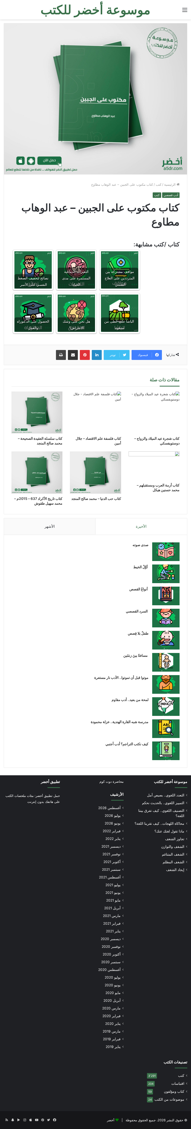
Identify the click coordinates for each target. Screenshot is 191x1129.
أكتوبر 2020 (112, 954)
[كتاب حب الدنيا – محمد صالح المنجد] (95, 472)
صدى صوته (140, 545)
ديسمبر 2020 (111, 939)
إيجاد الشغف (175, 870)
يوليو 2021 (113, 885)
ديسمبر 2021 (111, 846)
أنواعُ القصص (138, 589)
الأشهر (50, 526)
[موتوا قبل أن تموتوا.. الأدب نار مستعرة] (166, 684)
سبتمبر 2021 (111, 869)
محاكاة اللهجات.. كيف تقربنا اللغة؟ (159, 823)
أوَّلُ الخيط (140, 567)
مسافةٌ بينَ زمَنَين (135, 655)
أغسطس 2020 (109, 970)
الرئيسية (170, 184)
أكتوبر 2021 (112, 862)
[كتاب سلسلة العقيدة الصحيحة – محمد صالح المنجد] (36, 412)
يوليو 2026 (113, 816)
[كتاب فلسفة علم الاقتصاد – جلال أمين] (95, 412)
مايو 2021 (113, 900)
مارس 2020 (111, 1008)
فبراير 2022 (112, 831)
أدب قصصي (171, 195)
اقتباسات (177, 1084)
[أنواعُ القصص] (166, 596)
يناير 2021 (113, 931)
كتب (158, 184)
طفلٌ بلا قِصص (138, 633)
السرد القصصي (137, 611)
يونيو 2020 (113, 985)
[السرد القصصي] (166, 618)
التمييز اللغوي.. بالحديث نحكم (163, 803)
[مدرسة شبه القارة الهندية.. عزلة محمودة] (166, 728)
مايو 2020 (113, 993)
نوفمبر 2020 (111, 947)
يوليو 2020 (113, 977)
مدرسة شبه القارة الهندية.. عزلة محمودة (119, 722)
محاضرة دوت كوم (111, 781)
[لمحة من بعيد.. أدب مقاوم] (166, 706)
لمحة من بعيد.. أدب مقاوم (130, 699)
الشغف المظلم (173, 862)
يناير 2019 (113, 1047)
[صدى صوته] (166, 551)
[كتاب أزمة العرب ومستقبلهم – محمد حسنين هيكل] (154, 465)
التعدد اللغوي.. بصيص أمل (165, 795)
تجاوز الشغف (174, 839)
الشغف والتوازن (172, 847)
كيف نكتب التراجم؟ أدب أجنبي (126, 744)
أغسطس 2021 (110, 877)
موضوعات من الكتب (169, 1099)
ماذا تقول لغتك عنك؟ (169, 831)
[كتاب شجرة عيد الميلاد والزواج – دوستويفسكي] (154, 412)
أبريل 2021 (112, 908)
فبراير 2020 (111, 1016)
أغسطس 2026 (109, 808)
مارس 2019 (112, 1031)
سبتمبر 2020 (111, 962)
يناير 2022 (113, 839)
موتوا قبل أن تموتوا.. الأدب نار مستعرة (121, 677)
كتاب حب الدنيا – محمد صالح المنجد (96, 498)
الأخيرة (141, 526)
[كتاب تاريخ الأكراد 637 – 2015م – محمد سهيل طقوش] (36, 472)
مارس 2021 (112, 916)
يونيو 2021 (113, 893)
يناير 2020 (113, 1024)
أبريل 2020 (112, 1000)
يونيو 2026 (113, 823)
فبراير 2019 (112, 1039)
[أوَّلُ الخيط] (166, 573)
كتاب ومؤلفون (174, 1091)
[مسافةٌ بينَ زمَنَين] (166, 662)
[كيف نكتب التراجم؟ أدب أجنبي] (166, 750)
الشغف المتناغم (173, 854)
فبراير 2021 (112, 923)
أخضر (110, 1120)
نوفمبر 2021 (111, 854)
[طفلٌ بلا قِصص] (166, 640)
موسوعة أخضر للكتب (170, 781)
